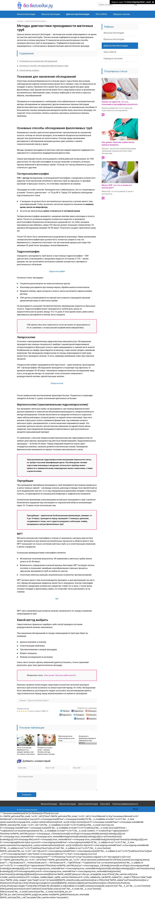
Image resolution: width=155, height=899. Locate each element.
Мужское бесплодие (50, 14)
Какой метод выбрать (28, 70)
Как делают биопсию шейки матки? (60, 675)
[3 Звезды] (22, 711)
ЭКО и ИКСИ (101, 14)
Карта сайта (105, 804)
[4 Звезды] (24, 711)
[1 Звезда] (18, 711)
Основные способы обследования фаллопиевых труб (42, 66)
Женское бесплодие (26, 14)
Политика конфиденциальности (125, 804)
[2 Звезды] (20, 711)
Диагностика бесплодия (77, 14)
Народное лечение (121, 14)
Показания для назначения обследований (37, 61)
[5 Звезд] (26, 711)
